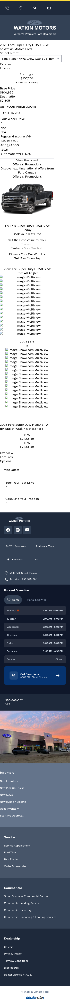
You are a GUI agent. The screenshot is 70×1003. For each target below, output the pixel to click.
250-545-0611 (30, 579)
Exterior (5, 64)
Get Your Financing (27, 258)
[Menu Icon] (63, 8)
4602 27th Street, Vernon (23, 573)
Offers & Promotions (27, 176)
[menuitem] (35, 795)
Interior (5, 68)
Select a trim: (9, 53)
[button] (7, 8)
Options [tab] (5, 461)
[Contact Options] (49, 8)
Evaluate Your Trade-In (27, 248)
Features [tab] (6, 457)
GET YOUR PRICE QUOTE (18, 106)
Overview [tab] (6, 453)
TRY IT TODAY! (10, 112)
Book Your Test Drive (27, 234)
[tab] (27, 64)
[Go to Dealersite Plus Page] (35, 997)
